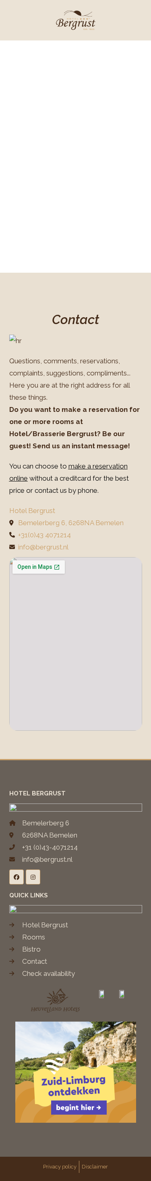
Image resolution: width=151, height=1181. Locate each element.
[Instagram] (33, 876)
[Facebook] (16, 876)
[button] (23, 20)
